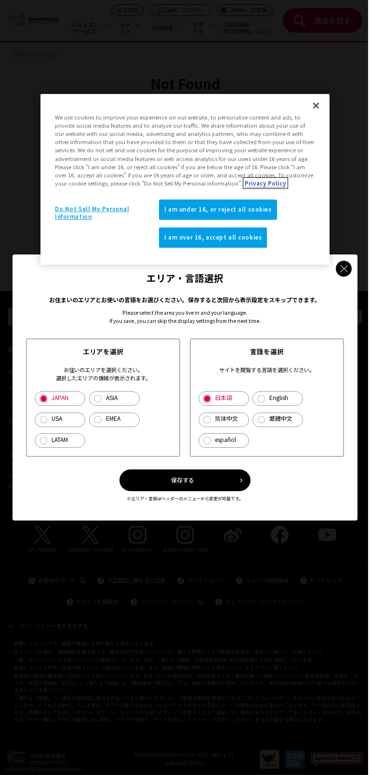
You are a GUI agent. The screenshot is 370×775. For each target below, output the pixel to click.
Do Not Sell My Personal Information (92, 212)
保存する (182, 480)
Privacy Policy (265, 183)
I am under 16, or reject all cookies (218, 209)
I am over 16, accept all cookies (213, 237)
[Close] (316, 105)
